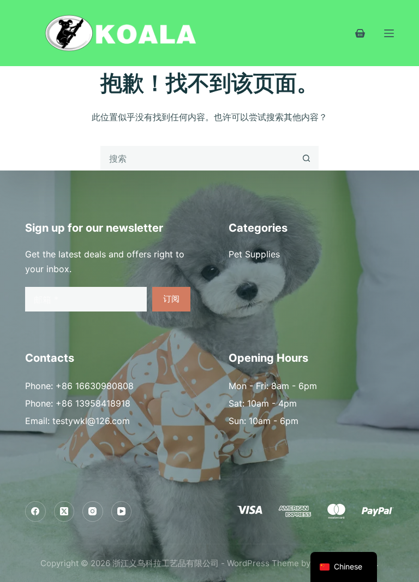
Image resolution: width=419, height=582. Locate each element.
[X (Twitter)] (64, 511)
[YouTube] (121, 511)
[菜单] (389, 33)
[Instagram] (92, 511)
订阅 (171, 298)
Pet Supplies (254, 254)
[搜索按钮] (306, 158)
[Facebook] (35, 511)
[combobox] (198, 158)
